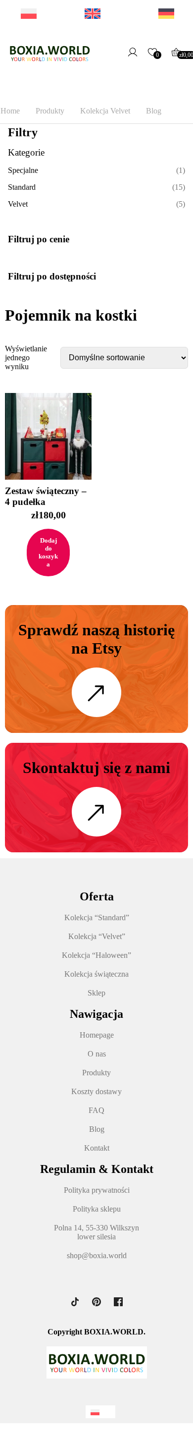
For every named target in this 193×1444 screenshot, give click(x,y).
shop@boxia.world (97, 1255)
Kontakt (96, 1148)
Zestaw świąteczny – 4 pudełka (46, 496)
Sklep (96, 993)
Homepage (97, 1035)
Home (10, 111)
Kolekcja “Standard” (96, 917)
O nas (97, 1054)
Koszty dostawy (96, 1091)
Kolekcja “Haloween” (96, 955)
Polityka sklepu (97, 1209)
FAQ (96, 1110)
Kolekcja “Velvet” (96, 936)
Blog (153, 111)
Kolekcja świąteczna (96, 974)
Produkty (50, 111)
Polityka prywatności (97, 1190)
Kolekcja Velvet (105, 111)
